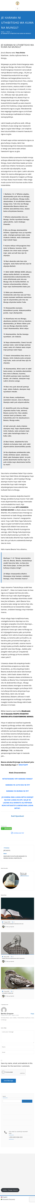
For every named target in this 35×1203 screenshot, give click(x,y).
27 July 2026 (6, 991)
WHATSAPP (23, 765)
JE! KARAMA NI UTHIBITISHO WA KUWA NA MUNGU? (17, 45)
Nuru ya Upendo (10, 926)
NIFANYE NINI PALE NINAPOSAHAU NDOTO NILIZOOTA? (13, 958)
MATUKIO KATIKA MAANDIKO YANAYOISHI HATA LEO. (13, 923)
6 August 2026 (7, 922)
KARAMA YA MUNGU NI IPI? (17, 791)
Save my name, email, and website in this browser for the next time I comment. (16, 1064)
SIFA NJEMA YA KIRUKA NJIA (7, 993)
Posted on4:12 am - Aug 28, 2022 (10, 1015)
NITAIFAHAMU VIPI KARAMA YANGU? (17, 779)
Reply (32, 1013)
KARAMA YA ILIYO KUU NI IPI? (17, 785)
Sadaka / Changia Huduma (10, 1190)
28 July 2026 (6, 956)
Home (2, 32)
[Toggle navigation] (17, 8)
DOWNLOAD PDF (18, 833)
